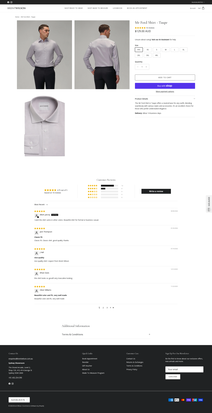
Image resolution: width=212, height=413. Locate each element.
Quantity (138, 62)
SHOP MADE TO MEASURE (98, 8)
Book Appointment (89, 358)
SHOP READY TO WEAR (74, 8)
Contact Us (130, 358)
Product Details (141, 99)
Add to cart (165, 77)
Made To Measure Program (93, 373)
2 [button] (103, 307)
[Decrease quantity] (137, 67)
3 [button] (107, 307)
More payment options (165, 91)
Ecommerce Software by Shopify (33, 406)
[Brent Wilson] (16, 8)
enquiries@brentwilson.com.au (21, 358)
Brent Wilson (17, 406)
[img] (39, 211)
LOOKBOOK (117, 8)
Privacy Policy (131, 369)
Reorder (85, 362)
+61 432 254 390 (15, 377)
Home (17, 17)
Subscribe (173, 377)
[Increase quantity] (147, 67)
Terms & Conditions (72, 334)
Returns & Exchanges (134, 362)
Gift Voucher (87, 366)
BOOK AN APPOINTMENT (137, 8)
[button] (140, 28)
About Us (86, 369)
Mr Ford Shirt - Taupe (28, 17)
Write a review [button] (156, 191)
